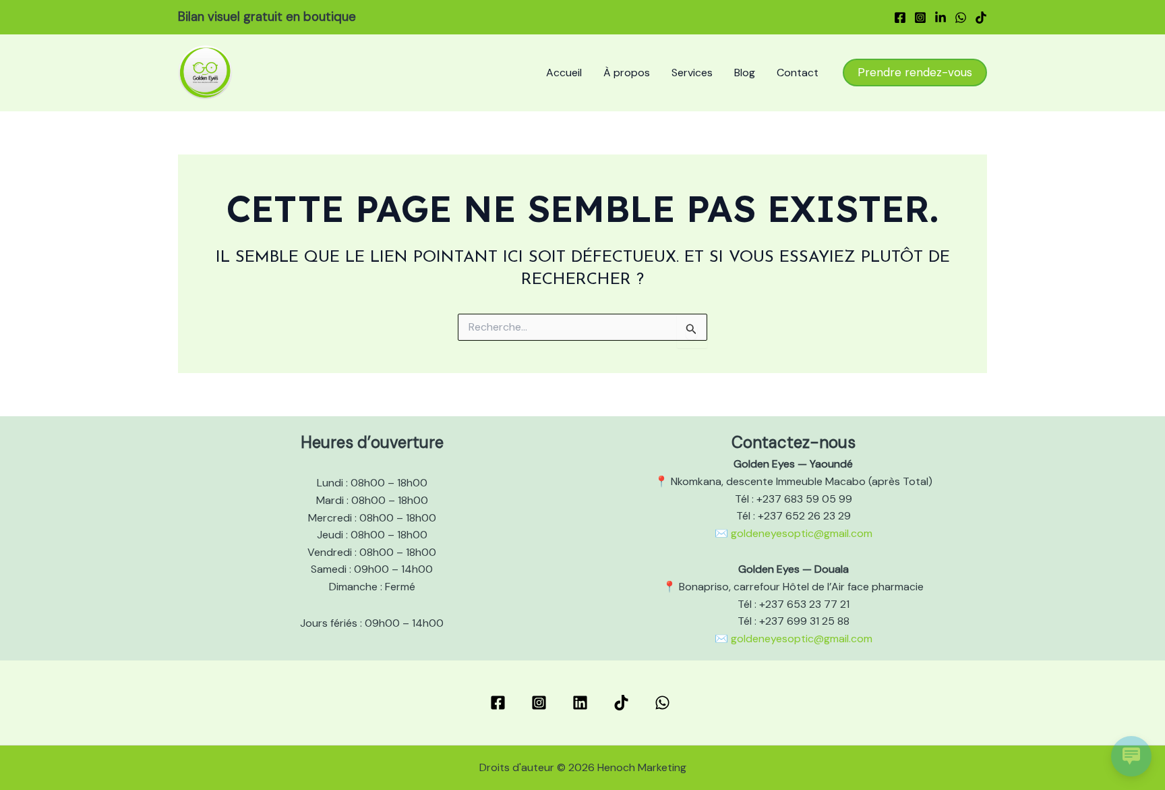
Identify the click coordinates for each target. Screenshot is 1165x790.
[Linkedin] (940, 17)
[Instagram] (920, 17)
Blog (744, 72)
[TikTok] (981, 17)
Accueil (564, 72)
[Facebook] (900, 17)
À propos (626, 72)
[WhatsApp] (961, 17)
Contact (797, 72)
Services (692, 72)
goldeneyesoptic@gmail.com (801, 533)
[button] (915, 72)
